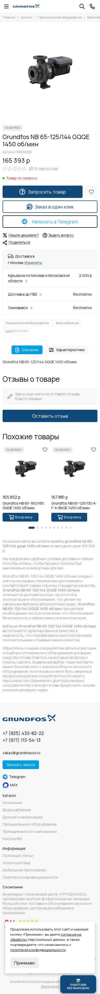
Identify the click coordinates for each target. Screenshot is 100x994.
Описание (30, 349)
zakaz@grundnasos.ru (21, 752)
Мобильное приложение (24, 870)
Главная (9, 17)
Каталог (27, 17)
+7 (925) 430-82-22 (23, 733)
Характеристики (70, 349)
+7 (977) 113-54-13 (22, 740)
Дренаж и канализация (23, 817)
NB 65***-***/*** (16, 331)
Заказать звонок (20, 764)
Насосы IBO (12, 838)
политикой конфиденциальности (38, 949)
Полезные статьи (18, 855)
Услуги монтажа (16, 863)
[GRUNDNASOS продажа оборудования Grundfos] (26, 6)
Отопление (12, 802)
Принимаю (24, 963)
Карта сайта (50, 986)
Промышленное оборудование (60, 17)
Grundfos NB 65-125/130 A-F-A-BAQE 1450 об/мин (74, 505)
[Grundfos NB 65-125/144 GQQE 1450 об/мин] (50, 72)
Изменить (33, 263)
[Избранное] (91, 192)
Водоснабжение (67, 323)
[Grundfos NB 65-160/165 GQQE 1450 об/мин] (26, 469)
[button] (31, 528)
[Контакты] (92, 6)
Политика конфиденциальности (30, 877)
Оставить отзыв (50, 416)
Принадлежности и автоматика (30, 831)
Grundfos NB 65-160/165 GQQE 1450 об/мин (23, 505)
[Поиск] (82, 6)
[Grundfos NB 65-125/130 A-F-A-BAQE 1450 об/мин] (74, 469)
